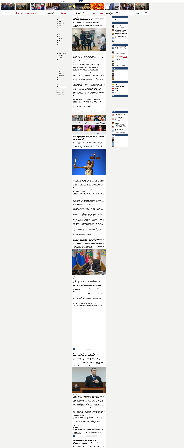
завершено (78, 433)
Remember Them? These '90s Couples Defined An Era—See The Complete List (100, 122)
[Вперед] (106, 111)
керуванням (79, 298)
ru (127, 1)
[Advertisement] (120, 103)
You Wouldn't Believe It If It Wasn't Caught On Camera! (77, 122)
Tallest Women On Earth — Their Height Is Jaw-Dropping (100, 133)
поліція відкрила (86, 101)
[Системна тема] (58, 1)
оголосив (94, 228)
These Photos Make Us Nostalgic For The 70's (76, 132)
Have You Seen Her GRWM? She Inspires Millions (89, 132)
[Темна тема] (60, 1)
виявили (88, 99)
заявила (87, 224)
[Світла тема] (56, 1)
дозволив (92, 200)
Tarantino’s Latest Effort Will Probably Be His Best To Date (89, 122)
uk (125, 1)
